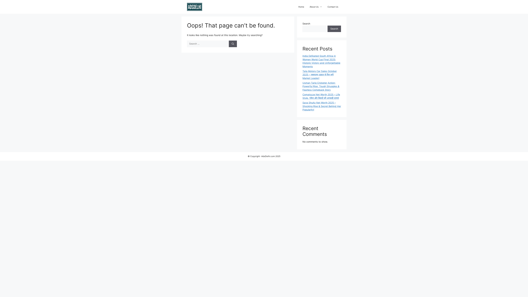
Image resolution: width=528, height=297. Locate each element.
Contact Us (333, 7)
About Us (314, 7)
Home (301, 7)
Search (306, 23)
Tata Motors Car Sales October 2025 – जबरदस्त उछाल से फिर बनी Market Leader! (319, 75)
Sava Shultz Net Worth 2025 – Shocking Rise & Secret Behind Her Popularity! (321, 106)
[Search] (233, 44)
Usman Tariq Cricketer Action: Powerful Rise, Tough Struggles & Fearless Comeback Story (320, 86)
